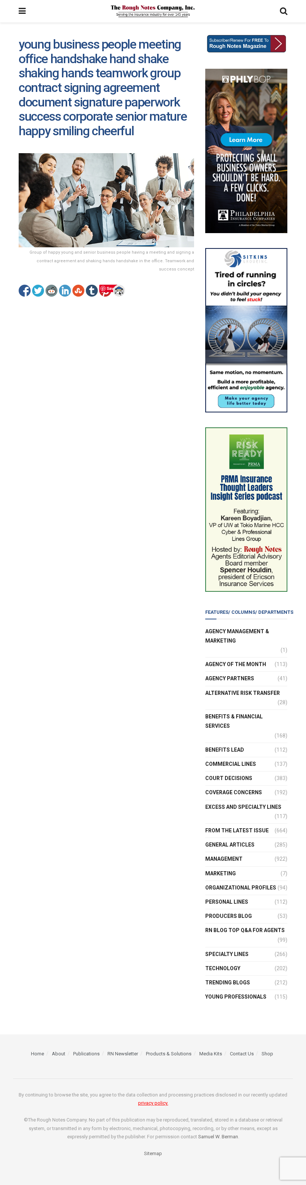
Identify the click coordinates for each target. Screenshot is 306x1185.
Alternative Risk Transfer (242, 693)
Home (37, 1053)
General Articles (230, 845)
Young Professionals (235, 997)
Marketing (220, 873)
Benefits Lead (224, 750)
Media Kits (210, 1053)
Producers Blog (228, 916)
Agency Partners (229, 678)
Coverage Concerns (233, 792)
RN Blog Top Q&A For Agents (245, 930)
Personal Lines (226, 902)
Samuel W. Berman (218, 1136)
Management (224, 859)
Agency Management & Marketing (237, 636)
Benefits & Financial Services (234, 721)
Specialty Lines (227, 954)
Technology (222, 968)
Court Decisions (228, 778)
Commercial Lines (230, 764)
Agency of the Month (235, 664)
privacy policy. (153, 1103)
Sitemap (153, 1153)
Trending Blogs (227, 983)
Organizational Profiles (240, 888)
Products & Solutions (168, 1053)
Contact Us (242, 1053)
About (58, 1053)
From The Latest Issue (237, 830)
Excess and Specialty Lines (243, 807)
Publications (86, 1053)
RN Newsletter (122, 1053)
